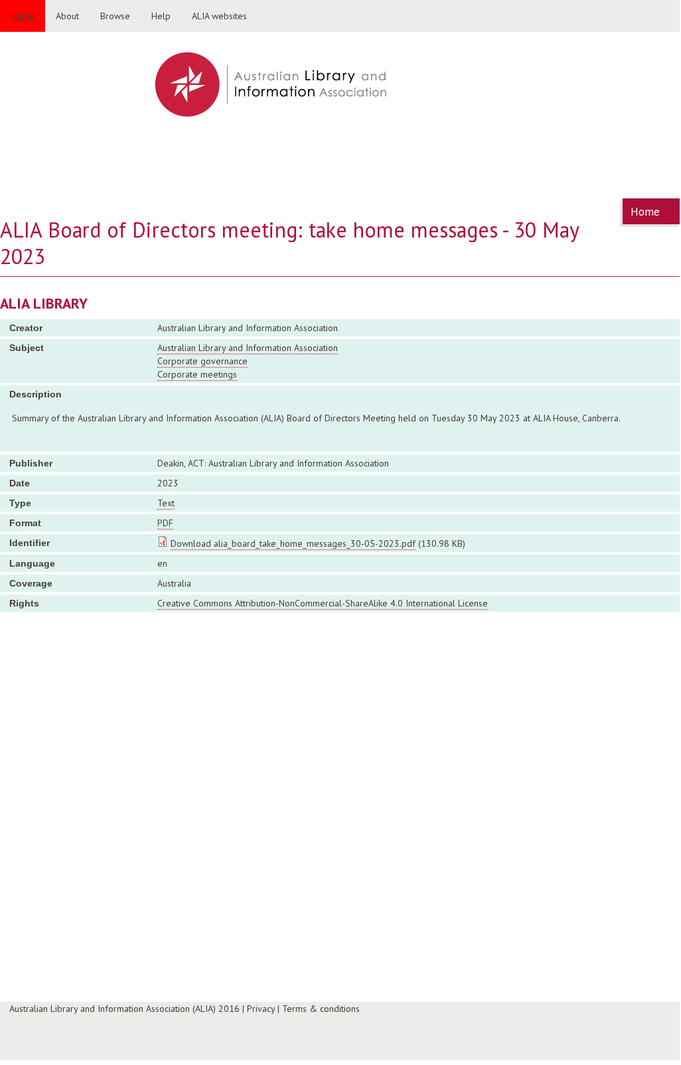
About (67, 16)
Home (23, 16)
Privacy (261, 1009)
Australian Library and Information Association (247, 348)
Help (161, 16)
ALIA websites (219, 16)
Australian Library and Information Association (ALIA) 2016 (124, 1009)
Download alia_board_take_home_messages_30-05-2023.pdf (293, 543)
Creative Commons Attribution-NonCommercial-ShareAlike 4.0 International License (322, 603)
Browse (115, 16)
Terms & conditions (321, 1009)
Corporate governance (202, 361)
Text (166, 503)
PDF (165, 523)
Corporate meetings (197, 374)
